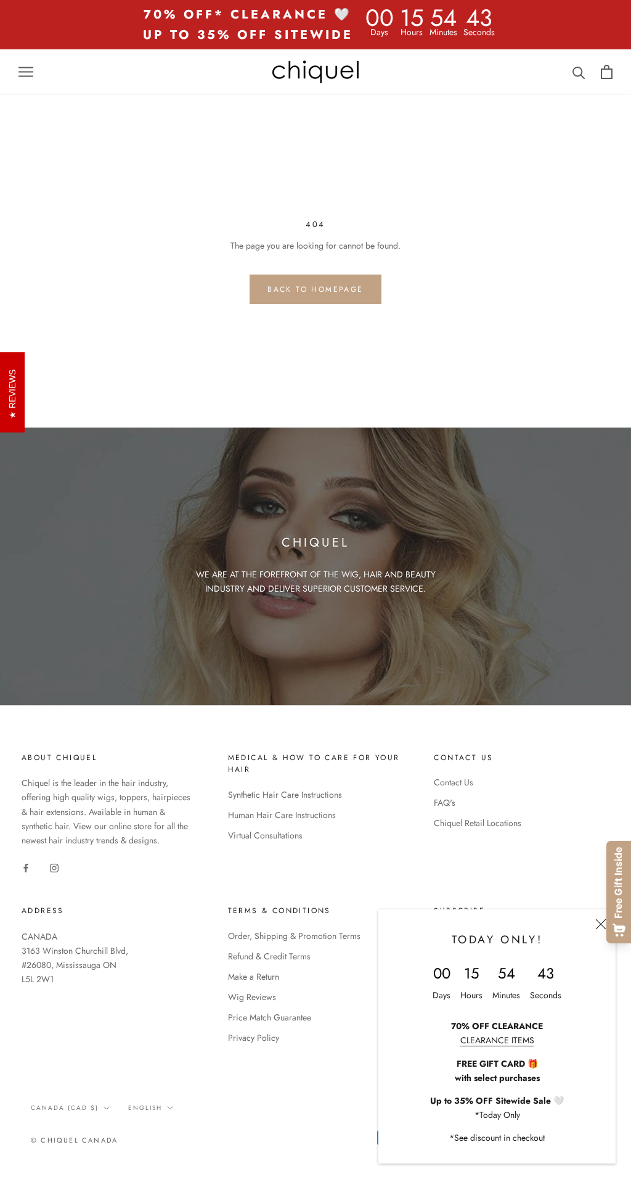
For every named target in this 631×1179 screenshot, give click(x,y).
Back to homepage (315, 289)
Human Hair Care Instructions (282, 815)
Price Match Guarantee (269, 1017)
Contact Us (453, 782)
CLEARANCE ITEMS (497, 1040)
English (145, 1107)
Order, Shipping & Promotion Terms (294, 936)
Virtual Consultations (265, 835)
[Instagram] (54, 867)
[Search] (578, 71)
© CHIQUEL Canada (74, 1140)
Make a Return (253, 976)
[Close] (600, 924)
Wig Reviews (252, 997)
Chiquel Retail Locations (477, 823)
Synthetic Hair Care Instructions (285, 794)
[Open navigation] (25, 72)
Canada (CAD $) (65, 1107)
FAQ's (444, 802)
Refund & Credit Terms (269, 956)
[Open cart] (607, 72)
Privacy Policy (253, 1038)
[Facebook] (26, 867)
